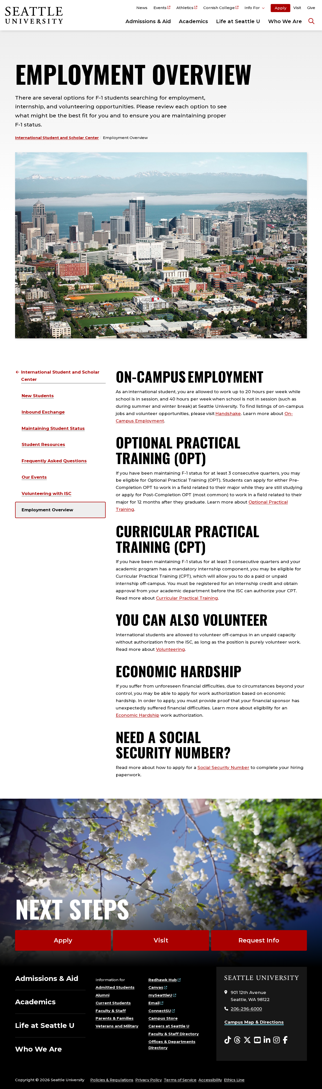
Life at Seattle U (238, 21)
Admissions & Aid (148, 21)
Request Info (258, 940)
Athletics (184, 7)
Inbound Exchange (43, 412)
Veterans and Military (117, 1026)
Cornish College (219, 7)
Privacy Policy (148, 1079)
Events (160, 7)
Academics (193, 21)
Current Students (113, 1003)
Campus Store (163, 1018)
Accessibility (210, 1079)
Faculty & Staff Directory (173, 1033)
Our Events (34, 477)
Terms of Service (180, 1079)
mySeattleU (160, 995)
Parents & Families (115, 1018)
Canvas (155, 987)
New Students (38, 395)
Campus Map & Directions (254, 1022)
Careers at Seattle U (168, 1026)
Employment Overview (47, 509)
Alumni (102, 995)
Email (153, 1003)
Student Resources (43, 444)
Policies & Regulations (111, 1079)
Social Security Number (223, 767)
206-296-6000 (246, 1008)
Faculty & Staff (111, 1010)
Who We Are (285, 21)
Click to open (255, 8)
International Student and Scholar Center (57, 137)
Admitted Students (115, 987)
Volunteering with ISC (46, 493)
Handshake (228, 413)
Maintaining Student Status (53, 428)
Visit (297, 7)
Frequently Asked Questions (54, 460)
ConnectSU (159, 1010)
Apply (280, 8)
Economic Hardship (137, 715)
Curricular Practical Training (187, 598)
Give (311, 7)
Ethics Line (234, 1079)
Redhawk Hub (162, 979)
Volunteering (170, 649)
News (141, 7)
